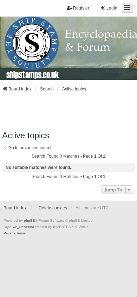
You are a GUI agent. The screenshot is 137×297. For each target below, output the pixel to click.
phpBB (29, 220)
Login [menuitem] (111, 8)
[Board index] (68, 48)
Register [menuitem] (81, 8)
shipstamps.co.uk (32, 74)
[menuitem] (9, 233)
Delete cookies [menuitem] (53, 208)
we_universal (23, 227)
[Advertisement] (68, 111)
